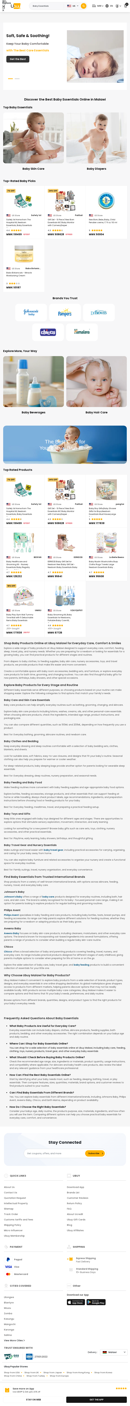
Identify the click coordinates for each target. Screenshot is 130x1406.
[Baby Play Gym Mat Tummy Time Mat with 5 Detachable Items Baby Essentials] (23, 596)
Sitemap (8, 1208)
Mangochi (9, 1324)
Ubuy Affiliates (75, 1230)
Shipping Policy (12, 1225)
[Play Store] (96, 1303)
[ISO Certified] (35, 1356)
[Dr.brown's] (99, 312)
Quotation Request (15, 1198)
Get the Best (18, 59)
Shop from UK (31, 1372)
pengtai (120, 504)
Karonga (9, 1329)
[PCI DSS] (11, 1357)
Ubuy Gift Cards (76, 1219)
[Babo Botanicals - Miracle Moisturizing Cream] (23, 254)
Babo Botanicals (33, 268)
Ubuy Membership (14, 1235)
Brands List (73, 1192)
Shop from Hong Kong (78, 1372)
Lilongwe (9, 1297)
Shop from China (13, 1375)
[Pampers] (65, 312)
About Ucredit (75, 1214)
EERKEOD (78, 557)
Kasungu (9, 1318)
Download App (75, 1187)
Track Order (11, 1214)
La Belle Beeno (116, 557)
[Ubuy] (15, 6)
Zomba (8, 1313)
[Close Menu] (3, 7)
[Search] (83, 6)
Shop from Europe (59, 1375)
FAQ (69, 1208)
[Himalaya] (82, 332)
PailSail (79, 215)
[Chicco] (48, 332)
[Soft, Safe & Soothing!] (95, 56)
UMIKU (38, 610)
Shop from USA (12, 1372)
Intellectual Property (16, 1203)
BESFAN (37, 557)
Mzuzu (7, 1308)
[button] (97, 6)
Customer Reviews (77, 1198)
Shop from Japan (52, 1372)
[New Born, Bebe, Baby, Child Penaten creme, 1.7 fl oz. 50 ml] (106, 201)
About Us (9, 1187)
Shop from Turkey (35, 1375)
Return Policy (74, 1203)
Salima (8, 1335)
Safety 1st (36, 215)
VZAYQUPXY (76, 610)
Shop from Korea (103, 1372)
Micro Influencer (13, 1230)
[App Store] (76, 1303)
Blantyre (9, 1302)
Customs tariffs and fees (18, 1219)
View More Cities (13, 1340)
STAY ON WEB (33, 1399)
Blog (69, 1225)
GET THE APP (97, 1399)
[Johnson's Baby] (31, 312)
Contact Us (10, 1192)
